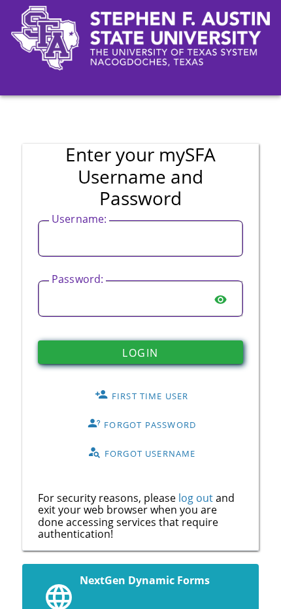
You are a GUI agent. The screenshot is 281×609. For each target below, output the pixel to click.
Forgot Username (149, 453)
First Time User (149, 395)
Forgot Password (148, 424)
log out (195, 498)
